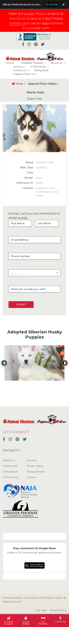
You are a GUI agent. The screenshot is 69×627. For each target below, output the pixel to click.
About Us (56, 62)
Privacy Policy (58, 610)
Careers (31, 477)
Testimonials (10, 465)
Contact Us (20, 70)
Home (10, 62)
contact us (17, 23)
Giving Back (41, 70)
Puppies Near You (24, 74)
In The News (38, 66)
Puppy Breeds (36, 471)
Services (18, 66)
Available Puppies (32, 62)
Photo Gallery (35, 465)
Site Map (41, 610)
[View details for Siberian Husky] (34, 363)
